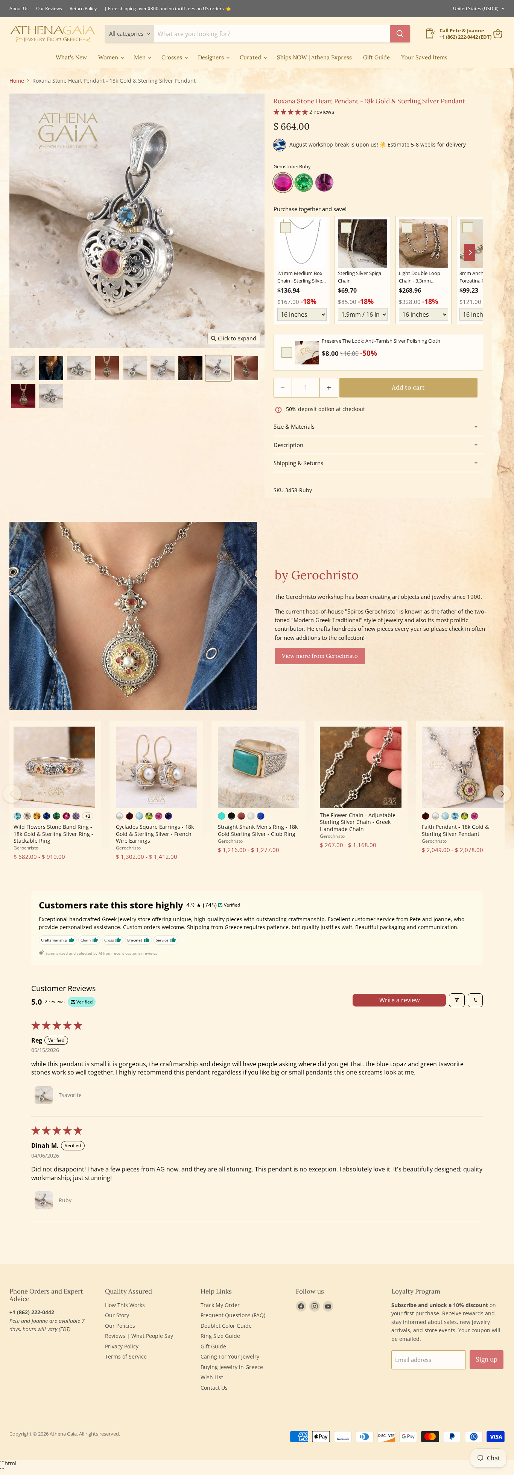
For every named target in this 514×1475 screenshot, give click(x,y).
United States (476, 8)
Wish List (212, 1377)
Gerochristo (26, 848)
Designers (211, 57)
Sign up (486, 1359)
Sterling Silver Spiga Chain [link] (359, 277)
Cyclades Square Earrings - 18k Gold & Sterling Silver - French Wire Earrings (155, 833)
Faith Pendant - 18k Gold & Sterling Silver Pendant (455, 830)
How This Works (125, 1305)
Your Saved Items (424, 57)
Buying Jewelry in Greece (232, 1367)
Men (140, 57)
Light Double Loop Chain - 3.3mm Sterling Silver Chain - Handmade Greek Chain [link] (422, 277)
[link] (302, 243)
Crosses (172, 57)
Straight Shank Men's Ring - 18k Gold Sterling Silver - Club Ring (258, 830)
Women (109, 57)
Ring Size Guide (220, 1335)
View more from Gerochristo (320, 655)
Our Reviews (49, 8)
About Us (19, 8)
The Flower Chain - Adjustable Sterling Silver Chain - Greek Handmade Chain (357, 822)
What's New (71, 57)
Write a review (399, 1000)
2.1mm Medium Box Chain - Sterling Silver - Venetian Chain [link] (302, 277)
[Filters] (457, 1000)
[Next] (502, 794)
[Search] (400, 33)
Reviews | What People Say (139, 1335)
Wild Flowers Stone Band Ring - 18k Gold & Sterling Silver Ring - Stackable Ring (53, 833)
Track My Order (220, 1305)
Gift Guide (376, 57)
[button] (23, 368)
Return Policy (83, 8)
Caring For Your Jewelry (230, 1356)
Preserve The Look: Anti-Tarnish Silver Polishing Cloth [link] (381, 340)
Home (16, 81)
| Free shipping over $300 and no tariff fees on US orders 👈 (167, 8)
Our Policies (120, 1325)
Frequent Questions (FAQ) (233, 1315)
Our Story (117, 1315)
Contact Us (214, 1387)
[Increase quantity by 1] (329, 387)
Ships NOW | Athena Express (314, 57)
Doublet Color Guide (226, 1325)
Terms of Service (126, 1356)
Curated (251, 57)
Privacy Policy (121, 1346)
